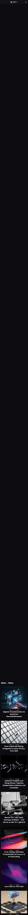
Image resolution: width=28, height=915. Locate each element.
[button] (26, 2)
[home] (14, 2)
